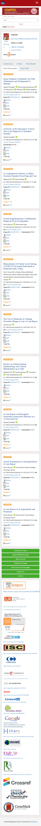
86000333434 (15, 430)
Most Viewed (31, 64)
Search (21, 24)
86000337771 (15, 382)
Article (8, 100)
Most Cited (25, 68)
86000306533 (15, 187)
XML (8, 106)
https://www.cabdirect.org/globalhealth (13, 713)
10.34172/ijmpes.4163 (10, 427)
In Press (19, 64)
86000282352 (15, 332)
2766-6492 (11, 27)
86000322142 (15, 97)
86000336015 (15, 477)
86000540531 (15, 232)
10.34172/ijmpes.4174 (13, 229)
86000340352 (15, 525)
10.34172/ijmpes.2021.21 (14, 329)
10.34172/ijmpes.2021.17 (11, 94)
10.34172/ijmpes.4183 (13, 284)
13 (10, 202)
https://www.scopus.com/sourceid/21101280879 (21, 591)
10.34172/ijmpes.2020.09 (11, 142)
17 (10, 159)
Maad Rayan (34, 821)
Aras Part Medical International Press (24, 39)
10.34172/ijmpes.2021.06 (11, 475)
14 (10, 205)
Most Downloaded (10, 68)
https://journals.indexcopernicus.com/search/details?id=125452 (15, 678)
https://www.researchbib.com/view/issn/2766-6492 (17, 774)
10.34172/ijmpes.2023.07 (11, 522)
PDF (7, 103)
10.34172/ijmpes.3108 (10, 380)
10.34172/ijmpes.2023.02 (11, 184)
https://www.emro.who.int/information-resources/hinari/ (18, 736)
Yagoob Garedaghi (17, 47)
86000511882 (15, 287)
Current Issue (8, 64)
